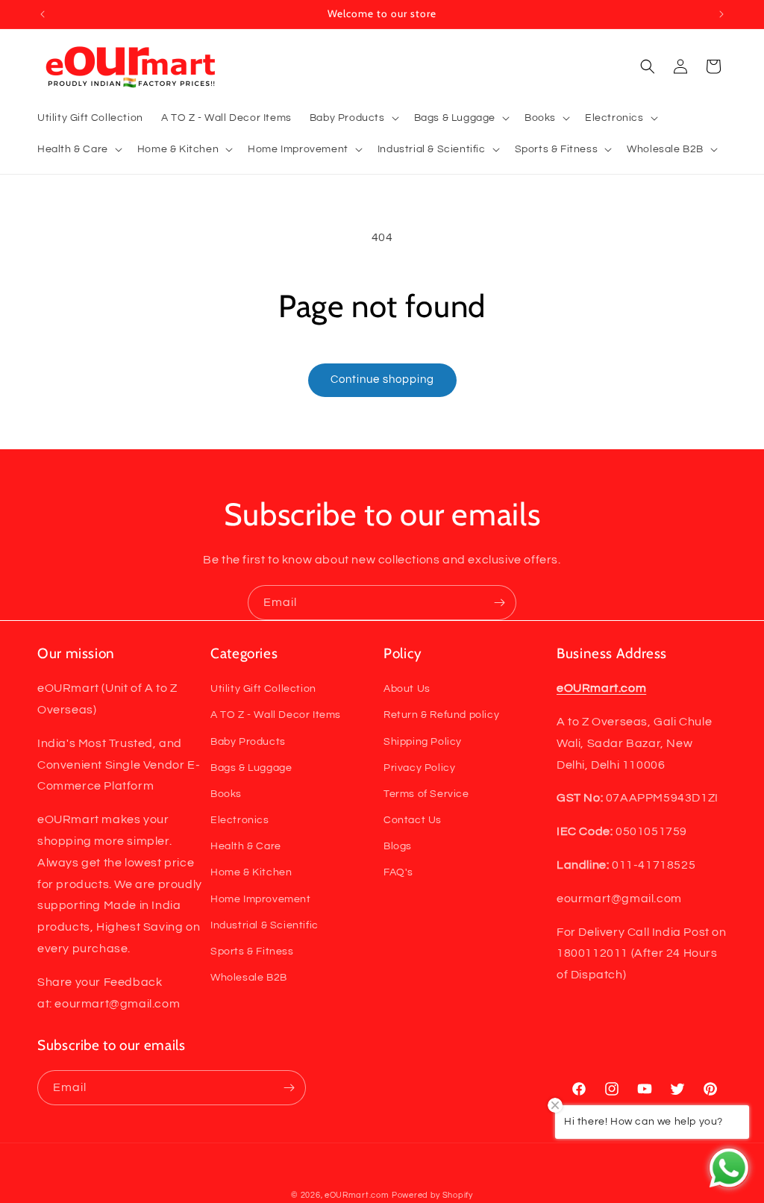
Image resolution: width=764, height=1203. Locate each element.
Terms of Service (426, 794)
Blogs (397, 846)
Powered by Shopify (432, 1195)
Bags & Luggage (251, 768)
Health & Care (245, 846)
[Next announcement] (721, 14)
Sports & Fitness (252, 951)
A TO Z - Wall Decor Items (275, 715)
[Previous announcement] (42, 14)
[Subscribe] (499, 602)
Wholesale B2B (248, 977)
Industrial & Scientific (264, 925)
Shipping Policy (422, 742)
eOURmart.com (357, 1195)
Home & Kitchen (251, 872)
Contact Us (412, 820)
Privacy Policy (419, 768)
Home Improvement (260, 899)
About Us (406, 689)
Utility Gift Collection (263, 689)
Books (226, 794)
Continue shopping (382, 379)
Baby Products (248, 742)
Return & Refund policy (441, 715)
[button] (353, 118)
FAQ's (398, 872)
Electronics (239, 820)
